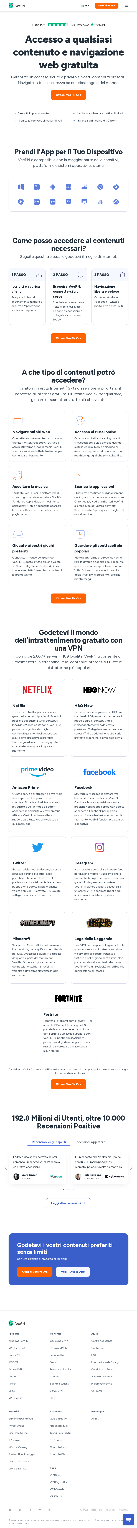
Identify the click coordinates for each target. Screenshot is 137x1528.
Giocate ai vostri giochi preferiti (28, 527)
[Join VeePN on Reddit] (40, 1510)
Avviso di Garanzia (101, 1376)
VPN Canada (57, 1489)
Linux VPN (14, 1355)
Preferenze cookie (101, 1383)
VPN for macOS (17, 1348)
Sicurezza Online (18, 1432)
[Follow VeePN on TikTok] (30, 1510)
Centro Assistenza (101, 1340)
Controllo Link (58, 1447)
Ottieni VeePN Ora (68, 95)
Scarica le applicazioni (84, 468)
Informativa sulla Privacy (105, 1362)
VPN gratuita (16, 1398)
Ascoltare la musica (21, 468)
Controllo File (57, 1454)
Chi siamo (97, 1390)
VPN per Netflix (17, 1468)
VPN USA (55, 1475)
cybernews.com (81, 1152)
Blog (52, 1398)
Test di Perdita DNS (61, 1432)
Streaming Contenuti (21, 1418)
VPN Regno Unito (59, 1482)
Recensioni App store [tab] (89, 1142)
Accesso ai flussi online (85, 413)
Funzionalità (57, 1355)
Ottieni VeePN (107, 5)
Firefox (12, 1383)
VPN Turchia (56, 1496)
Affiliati (95, 1418)
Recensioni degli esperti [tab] (49, 1142)
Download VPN (58, 1348)
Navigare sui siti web (21, 413)
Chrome (13, 1376)
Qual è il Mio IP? (58, 1418)
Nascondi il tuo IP (59, 1425)
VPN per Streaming (19, 1461)
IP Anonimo (15, 1440)
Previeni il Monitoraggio (22, 1454)
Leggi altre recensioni (66, 1203)
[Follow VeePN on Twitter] (20, 1510)
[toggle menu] (126, 6)
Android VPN (16, 1369)
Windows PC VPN (18, 1340)
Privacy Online (16, 1425)
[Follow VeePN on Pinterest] (50, 1510)
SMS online (56, 1440)
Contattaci (97, 1348)
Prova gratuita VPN (60, 1369)
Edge (12, 1390)
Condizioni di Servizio (103, 1369)
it (86, 5)
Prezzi (53, 1362)
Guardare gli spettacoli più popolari (92, 527)
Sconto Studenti (59, 1383)
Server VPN (56, 1390)
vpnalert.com (17, 1152)
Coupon (54, 1376)
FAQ (93, 1355)
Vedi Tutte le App (73, 1271)
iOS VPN (13, 1362)
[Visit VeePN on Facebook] (10, 1510)
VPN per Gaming (18, 1447)
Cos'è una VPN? (59, 1340)
